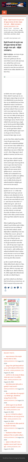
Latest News (15, 30)
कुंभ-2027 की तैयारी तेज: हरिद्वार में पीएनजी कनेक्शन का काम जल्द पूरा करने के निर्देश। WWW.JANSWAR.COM (14, 416)
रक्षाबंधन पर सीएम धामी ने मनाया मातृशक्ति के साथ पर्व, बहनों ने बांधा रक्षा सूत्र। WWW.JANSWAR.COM (13, 444)
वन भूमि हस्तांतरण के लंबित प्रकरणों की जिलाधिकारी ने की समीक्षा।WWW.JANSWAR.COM (14, 426)
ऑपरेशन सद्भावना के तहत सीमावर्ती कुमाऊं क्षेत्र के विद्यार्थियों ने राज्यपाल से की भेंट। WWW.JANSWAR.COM (13, 407)
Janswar (17, 28)
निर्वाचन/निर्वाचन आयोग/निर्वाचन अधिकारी (12, 34)
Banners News (7, 30)
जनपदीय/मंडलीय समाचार (9, 32)
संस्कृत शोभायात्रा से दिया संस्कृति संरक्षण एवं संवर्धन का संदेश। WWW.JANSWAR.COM (13, 359)
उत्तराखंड (21, 30)
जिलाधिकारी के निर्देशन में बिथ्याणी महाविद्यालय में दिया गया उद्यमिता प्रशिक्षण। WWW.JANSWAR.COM (14, 435)
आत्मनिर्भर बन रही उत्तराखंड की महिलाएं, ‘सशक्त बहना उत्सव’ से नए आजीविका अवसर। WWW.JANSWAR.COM (14, 377)
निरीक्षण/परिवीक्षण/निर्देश (18, 32)
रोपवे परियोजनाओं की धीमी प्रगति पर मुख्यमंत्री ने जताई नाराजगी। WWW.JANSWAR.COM (13, 386)
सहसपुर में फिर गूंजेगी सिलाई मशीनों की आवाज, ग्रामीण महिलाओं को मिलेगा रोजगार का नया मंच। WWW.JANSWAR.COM (14, 368)
